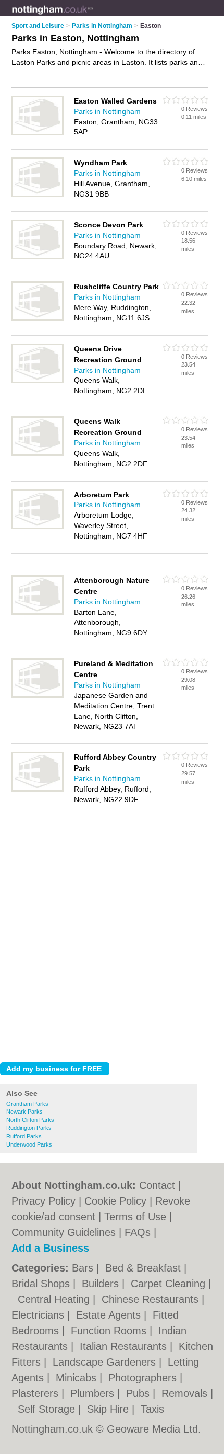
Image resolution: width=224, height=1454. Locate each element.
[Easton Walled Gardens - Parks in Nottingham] (37, 133)
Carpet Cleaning (169, 1283)
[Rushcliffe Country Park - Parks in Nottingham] (37, 319)
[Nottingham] (93, 16)
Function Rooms (110, 1330)
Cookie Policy (115, 1201)
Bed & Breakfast (144, 1268)
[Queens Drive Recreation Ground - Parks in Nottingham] (37, 381)
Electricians (39, 1315)
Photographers (144, 1377)
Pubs (139, 1393)
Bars (84, 1268)
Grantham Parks (27, 1104)
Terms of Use (135, 1216)
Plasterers (36, 1393)
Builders (102, 1283)
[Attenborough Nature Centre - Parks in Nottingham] (37, 612)
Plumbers (93, 1393)
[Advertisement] (112, 937)
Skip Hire (109, 1409)
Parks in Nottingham (107, 111)
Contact (157, 1185)
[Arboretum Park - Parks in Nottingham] (37, 527)
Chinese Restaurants (152, 1299)
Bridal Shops (42, 1283)
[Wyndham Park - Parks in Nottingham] (37, 195)
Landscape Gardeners (106, 1362)
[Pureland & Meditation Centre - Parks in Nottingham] (37, 696)
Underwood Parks (29, 1144)
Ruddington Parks (29, 1128)
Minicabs (77, 1377)
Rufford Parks (24, 1136)
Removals (185, 1393)
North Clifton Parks (30, 1120)
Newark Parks (24, 1111)
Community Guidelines (63, 1232)
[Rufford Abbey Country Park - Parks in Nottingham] (37, 789)
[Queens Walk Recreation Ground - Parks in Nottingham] (37, 453)
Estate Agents (110, 1315)
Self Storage (48, 1409)
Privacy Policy (43, 1201)
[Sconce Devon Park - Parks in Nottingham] (37, 257)
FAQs (138, 1232)
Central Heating (55, 1299)
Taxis (152, 1409)
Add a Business (50, 1248)
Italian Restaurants (125, 1346)
